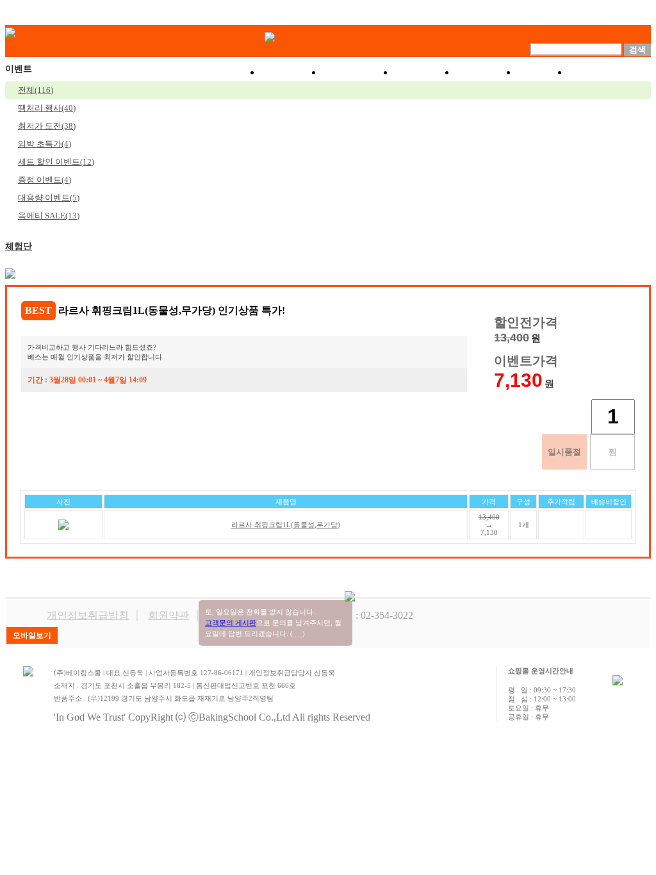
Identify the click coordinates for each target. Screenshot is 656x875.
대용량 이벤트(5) (48, 197)
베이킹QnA (610, 72)
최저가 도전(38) (47, 126)
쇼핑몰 (291, 72)
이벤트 (424, 72)
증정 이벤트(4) (44, 179)
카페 (542, 72)
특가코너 (358, 72)
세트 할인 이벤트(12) (56, 162)
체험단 (18, 246)
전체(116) (35, 90)
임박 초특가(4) (44, 144)
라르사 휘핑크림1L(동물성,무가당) (285, 524)
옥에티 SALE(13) (48, 215)
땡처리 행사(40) (47, 108)
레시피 (486, 72)
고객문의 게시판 (230, 622)
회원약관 (168, 615)
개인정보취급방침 (88, 615)
